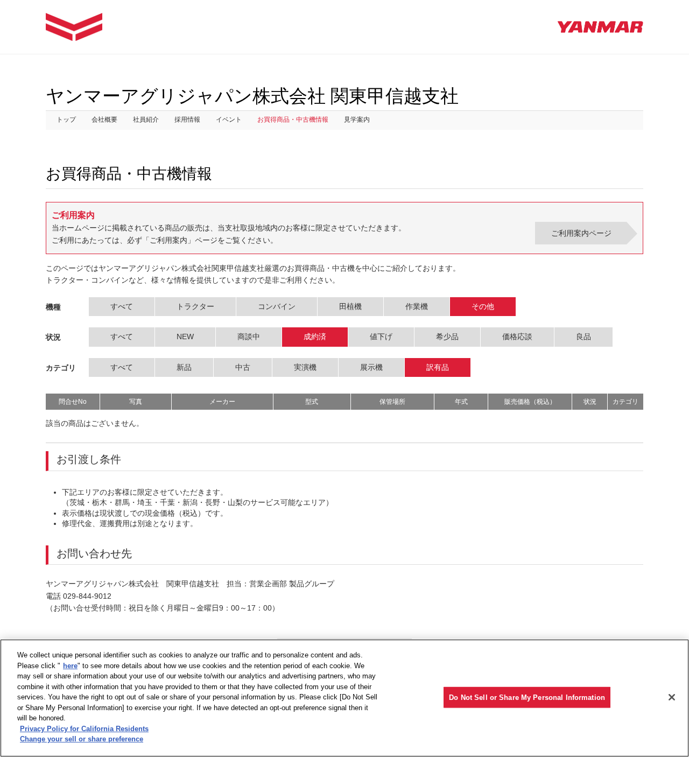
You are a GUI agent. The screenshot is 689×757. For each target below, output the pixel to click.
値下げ (381, 336)
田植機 (350, 306)
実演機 (305, 367)
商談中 (248, 336)
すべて (121, 306)
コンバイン (277, 306)
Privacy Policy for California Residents (84, 729)
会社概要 (104, 119)
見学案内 (357, 119)
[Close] (672, 697)
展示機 (371, 367)
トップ (66, 119)
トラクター (195, 306)
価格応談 (517, 336)
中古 (242, 367)
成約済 (315, 336)
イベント (229, 119)
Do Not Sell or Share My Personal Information (527, 697)
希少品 (447, 336)
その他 (483, 306)
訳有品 (437, 367)
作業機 (416, 306)
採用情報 (187, 119)
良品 (583, 336)
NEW (185, 336)
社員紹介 (146, 119)
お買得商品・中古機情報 (292, 119)
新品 (184, 367)
